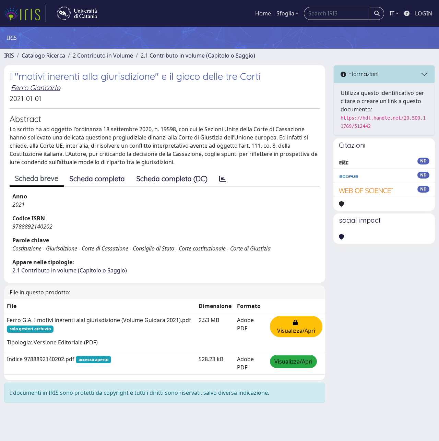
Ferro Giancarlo (35, 87)
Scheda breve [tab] (36, 178)
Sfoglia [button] (285, 13)
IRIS (9, 55)
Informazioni (362, 74)
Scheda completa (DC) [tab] (172, 178)
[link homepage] (25, 13)
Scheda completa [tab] (97, 178)
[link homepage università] (77, 13)
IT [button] (392, 13)
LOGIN (423, 13)
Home (263, 13)
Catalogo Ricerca (43, 55)
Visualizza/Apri (296, 326)
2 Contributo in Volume (103, 55)
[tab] (222, 179)
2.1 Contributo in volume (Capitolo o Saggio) (198, 55)
